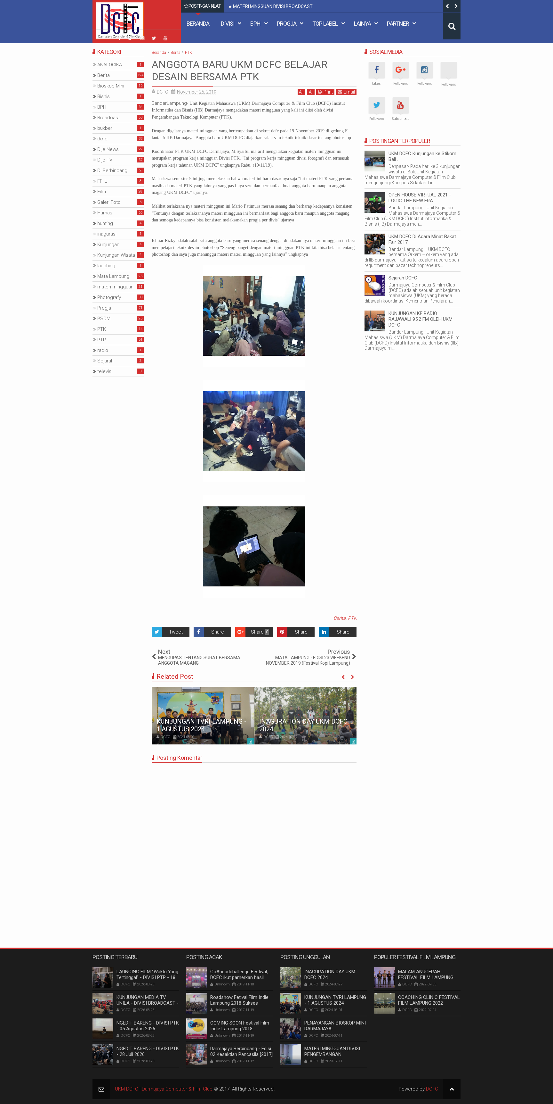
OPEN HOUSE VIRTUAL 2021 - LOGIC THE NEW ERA (420, 197)
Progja (286, 23)
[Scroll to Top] (452, 1089)
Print (328, 92)
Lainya (362, 23)
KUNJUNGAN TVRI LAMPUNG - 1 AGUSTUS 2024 (201, 725)
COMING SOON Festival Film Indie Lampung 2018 (239, 1026)
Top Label (325, 23)
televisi (104, 371)
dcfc (102, 139)
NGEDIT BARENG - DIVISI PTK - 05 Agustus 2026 (147, 1026)
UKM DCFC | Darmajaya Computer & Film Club (163, 1089)
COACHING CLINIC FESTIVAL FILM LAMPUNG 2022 (429, 1000)
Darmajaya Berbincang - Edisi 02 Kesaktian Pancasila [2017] (241, 1051)
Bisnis (103, 96)
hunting (105, 223)
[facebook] (119, 38)
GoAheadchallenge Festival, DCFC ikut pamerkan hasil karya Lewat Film (239, 977)
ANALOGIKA (109, 65)
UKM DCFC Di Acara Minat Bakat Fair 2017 (422, 239)
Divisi (227, 23)
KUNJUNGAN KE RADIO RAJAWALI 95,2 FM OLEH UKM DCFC (421, 319)
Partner (398, 23)
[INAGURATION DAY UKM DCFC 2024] (305, 715)
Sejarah (105, 361)
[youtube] (165, 38)
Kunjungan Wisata (116, 255)
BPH (255, 23)
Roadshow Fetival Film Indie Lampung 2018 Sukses (239, 1000)
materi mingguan (115, 287)
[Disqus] (254, 848)
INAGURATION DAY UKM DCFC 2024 (329, 974)
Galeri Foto (109, 202)
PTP (101, 340)
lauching (106, 266)
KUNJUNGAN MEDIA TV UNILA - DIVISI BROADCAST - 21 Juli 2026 (147, 1003)
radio (102, 350)
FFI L (102, 181)
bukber (104, 128)
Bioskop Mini (110, 86)
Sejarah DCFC (403, 278)
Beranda (198, 23)
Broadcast (108, 117)
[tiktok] (108, 34)
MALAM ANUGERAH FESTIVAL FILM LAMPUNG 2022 (425, 977)
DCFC (432, 1089)
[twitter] (154, 38)
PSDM (103, 318)
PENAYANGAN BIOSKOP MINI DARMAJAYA (335, 1026)
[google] (131, 38)
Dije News (108, 149)
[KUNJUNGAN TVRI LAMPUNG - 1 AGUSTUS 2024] (203, 715)
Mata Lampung (113, 276)
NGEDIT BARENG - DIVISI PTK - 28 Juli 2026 (147, 1051)
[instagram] (142, 38)
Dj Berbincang (112, 170)
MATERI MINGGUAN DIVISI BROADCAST (273, 6)
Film (101, 192)
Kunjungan (108, 244)
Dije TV (104, 160)
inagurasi (106, 234)
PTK (352, 618)
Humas (104, 213)
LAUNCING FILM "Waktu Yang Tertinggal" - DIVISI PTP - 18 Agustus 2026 (147, 977)
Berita (339, 618)
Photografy (109, 297)
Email (349, 92)
